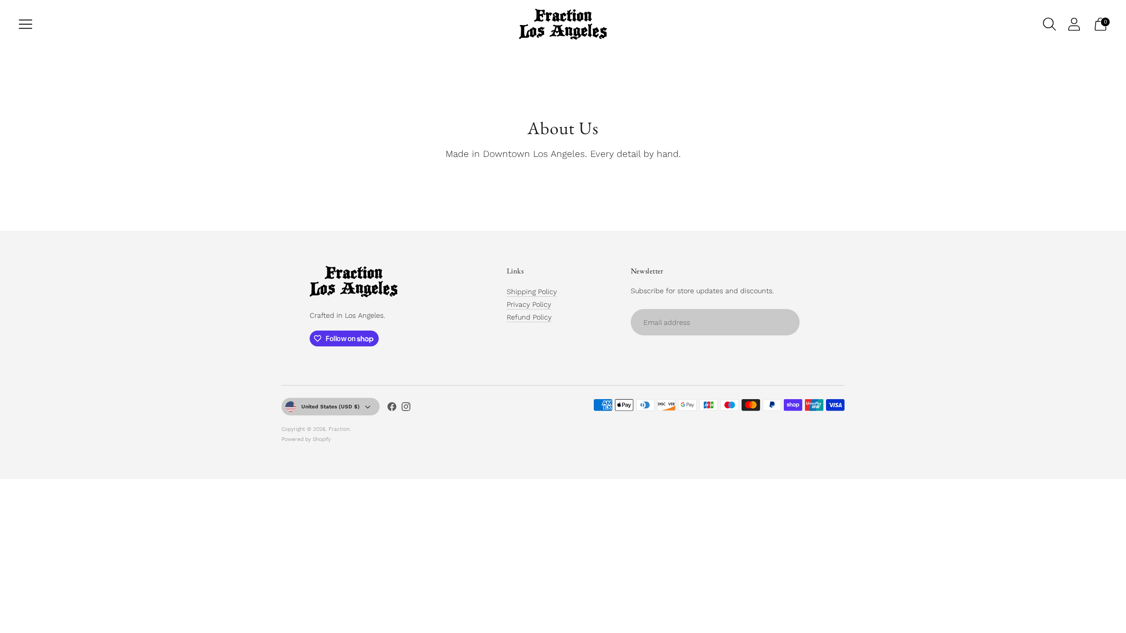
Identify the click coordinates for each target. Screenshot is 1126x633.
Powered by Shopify (306, 439)
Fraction (339, 429)
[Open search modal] (1049, 24)
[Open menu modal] (25, 24)
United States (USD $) (330, 407)
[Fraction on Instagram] (406, 408)
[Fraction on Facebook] (392, 408)
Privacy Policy (529, 304)
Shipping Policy (532, 291)
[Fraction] (563, 24)
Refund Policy (529, 317)
